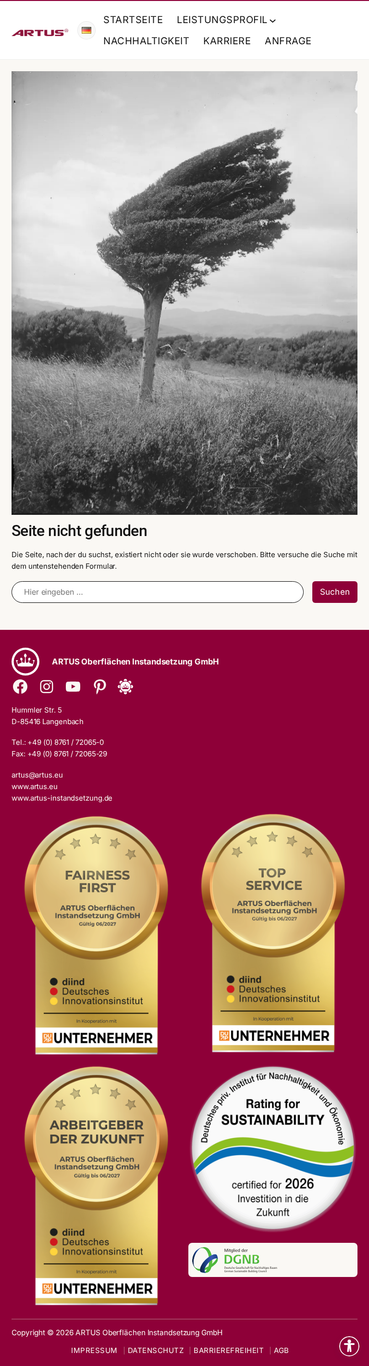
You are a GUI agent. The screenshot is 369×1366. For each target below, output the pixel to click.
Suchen (335, 592)
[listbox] (86, 30)
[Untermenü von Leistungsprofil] (271, 20)
